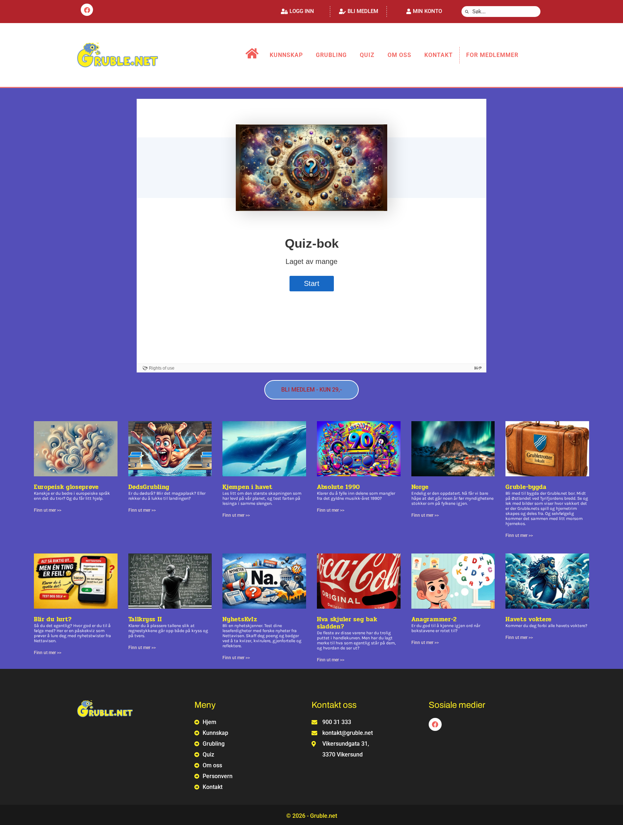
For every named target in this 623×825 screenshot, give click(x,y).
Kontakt (438, 55)
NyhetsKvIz (239, 619)
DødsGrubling (148, 487)
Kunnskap (286, 55)
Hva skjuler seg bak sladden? (347, 622)
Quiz (367, 55)
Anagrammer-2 (434, 619)
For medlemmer (492, 55)
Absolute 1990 (338, 487)
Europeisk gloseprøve (66, 487)
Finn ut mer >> (47, 510)
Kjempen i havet (247, 487)
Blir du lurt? (53, 619)
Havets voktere (528, 619)
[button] (297, 11)
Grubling (331, 55)
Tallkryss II (145, 619)
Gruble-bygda (525, 487)
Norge (420, 487)
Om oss (399, 55)
